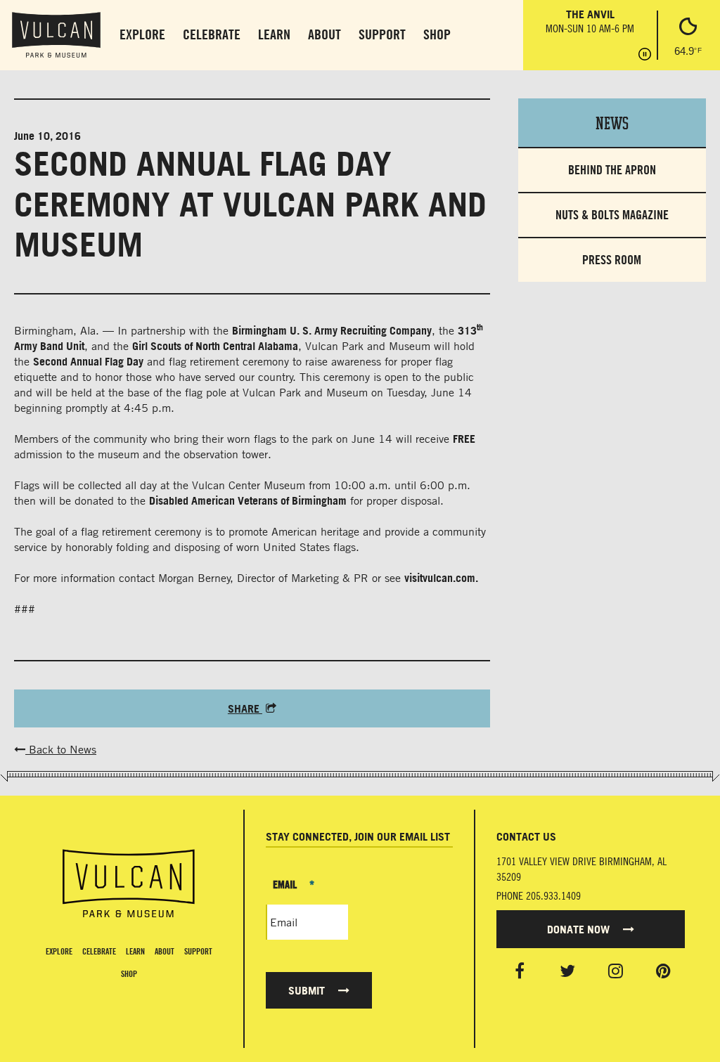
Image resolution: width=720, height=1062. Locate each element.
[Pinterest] (663, 970)
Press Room (611, 260)
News (612, 122)
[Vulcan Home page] (128, 883)
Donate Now (579, 929)
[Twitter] (567, 970)
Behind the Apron (612, 170)
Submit (308, 990)
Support (382, 34)
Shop (437, 34)
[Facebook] (520, 970)
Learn (274, 34)
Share (245, 708)
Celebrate (211, 34)
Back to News (60, 749)
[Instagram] (615, 970)
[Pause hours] (644, 55)
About (324, 34)
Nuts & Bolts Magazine (612, 215)
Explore (142, 34)
